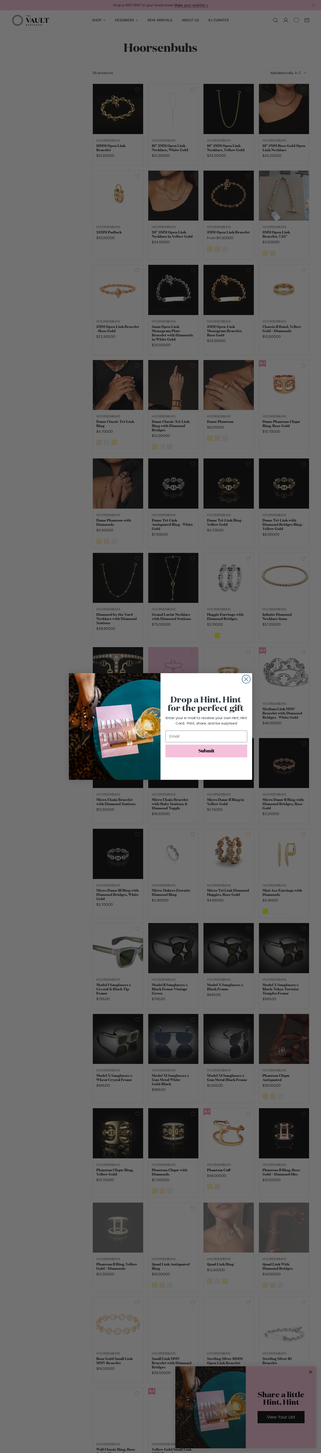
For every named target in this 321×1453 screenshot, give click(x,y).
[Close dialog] (246, 679)
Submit (206, 751)
